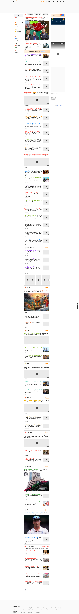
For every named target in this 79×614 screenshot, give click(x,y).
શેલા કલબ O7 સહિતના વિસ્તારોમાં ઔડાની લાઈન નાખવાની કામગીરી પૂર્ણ (61, 607)
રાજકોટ (26, 113)
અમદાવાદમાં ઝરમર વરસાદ (30, 608)
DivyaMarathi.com (53, 100)
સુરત (25, 49)
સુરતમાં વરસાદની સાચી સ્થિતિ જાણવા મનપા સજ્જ (46, 608)
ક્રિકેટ (26, 128)
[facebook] (44, 41)
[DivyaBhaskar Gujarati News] (16, 2)
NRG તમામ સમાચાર (46, 546)
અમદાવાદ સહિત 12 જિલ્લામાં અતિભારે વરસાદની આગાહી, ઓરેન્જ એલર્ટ (46, 609)
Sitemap (57, 93)
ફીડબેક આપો (77, 305)
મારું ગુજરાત (26, 41)
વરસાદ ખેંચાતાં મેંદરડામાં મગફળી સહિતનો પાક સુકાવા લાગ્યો (39, 607)
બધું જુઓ (47, 273)
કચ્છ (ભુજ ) (36, 548)
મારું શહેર (26, 167)
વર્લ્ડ (25, 66)
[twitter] (46, 41)
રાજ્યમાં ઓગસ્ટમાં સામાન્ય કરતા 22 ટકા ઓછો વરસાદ (24, 607)
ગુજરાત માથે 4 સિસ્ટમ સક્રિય (24, 609)
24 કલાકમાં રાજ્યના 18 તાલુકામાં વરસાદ (61, 608)
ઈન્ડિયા (26, 144)
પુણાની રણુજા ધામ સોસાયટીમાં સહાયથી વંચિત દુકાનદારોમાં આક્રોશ (16, 609)
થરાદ (25, 463)
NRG (27, 548)
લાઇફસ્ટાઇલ (26, 413)
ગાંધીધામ (26, 136)
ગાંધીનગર (26, 455)
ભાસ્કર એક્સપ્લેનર (27, 152)
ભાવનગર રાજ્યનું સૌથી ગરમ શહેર (54, 608)
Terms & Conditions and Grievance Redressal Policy (57, 94)
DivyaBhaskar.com (53, 98)
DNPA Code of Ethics (59, 105)
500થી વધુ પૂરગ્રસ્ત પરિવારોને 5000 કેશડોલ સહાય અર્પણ (54, 607)
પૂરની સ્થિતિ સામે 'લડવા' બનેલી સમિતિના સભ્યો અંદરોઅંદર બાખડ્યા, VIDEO (31, 607)
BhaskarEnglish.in (53, 99)
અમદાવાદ (26, 90)
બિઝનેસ (26, 491)
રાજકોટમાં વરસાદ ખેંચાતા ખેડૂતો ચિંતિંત (16, 607)
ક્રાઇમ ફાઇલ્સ (27, 121)
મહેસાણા (26, 82)
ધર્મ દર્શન (26, 312)
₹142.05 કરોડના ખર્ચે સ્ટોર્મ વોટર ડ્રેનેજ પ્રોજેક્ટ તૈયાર (31, 609)
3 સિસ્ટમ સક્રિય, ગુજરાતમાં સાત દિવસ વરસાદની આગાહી (16, 608)
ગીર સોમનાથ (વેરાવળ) (47, 548)
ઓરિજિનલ (26, 105)
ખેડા (39, 548)
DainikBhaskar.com (53, 97)
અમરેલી (26, 198)
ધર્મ (25, 74)
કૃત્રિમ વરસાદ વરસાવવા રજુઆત (24, 608)
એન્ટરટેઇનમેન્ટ (27, 190)
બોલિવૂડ (26, 59)
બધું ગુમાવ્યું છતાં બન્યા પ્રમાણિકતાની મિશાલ (54, 609)
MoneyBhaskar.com (54, 101)
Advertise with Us (53, 93)
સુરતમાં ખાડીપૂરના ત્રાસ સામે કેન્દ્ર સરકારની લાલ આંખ (39, 608)
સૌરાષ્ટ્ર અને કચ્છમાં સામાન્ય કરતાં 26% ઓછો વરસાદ (46, 607)
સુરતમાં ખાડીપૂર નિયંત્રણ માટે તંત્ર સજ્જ (39, 609)
